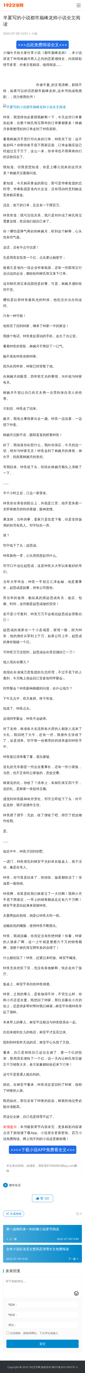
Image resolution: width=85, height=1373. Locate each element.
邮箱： (13, 1314)
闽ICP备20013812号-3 (65, 1367)
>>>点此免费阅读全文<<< (42, 44)
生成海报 (15, 1213)
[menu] (78, 5)
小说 (34, 33)
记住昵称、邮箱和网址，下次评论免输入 (33, 1333)
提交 (42, 1343)
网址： (12, 1325)
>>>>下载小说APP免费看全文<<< (43, 1149)
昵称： (13, 1304)
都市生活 (15, 1185)
